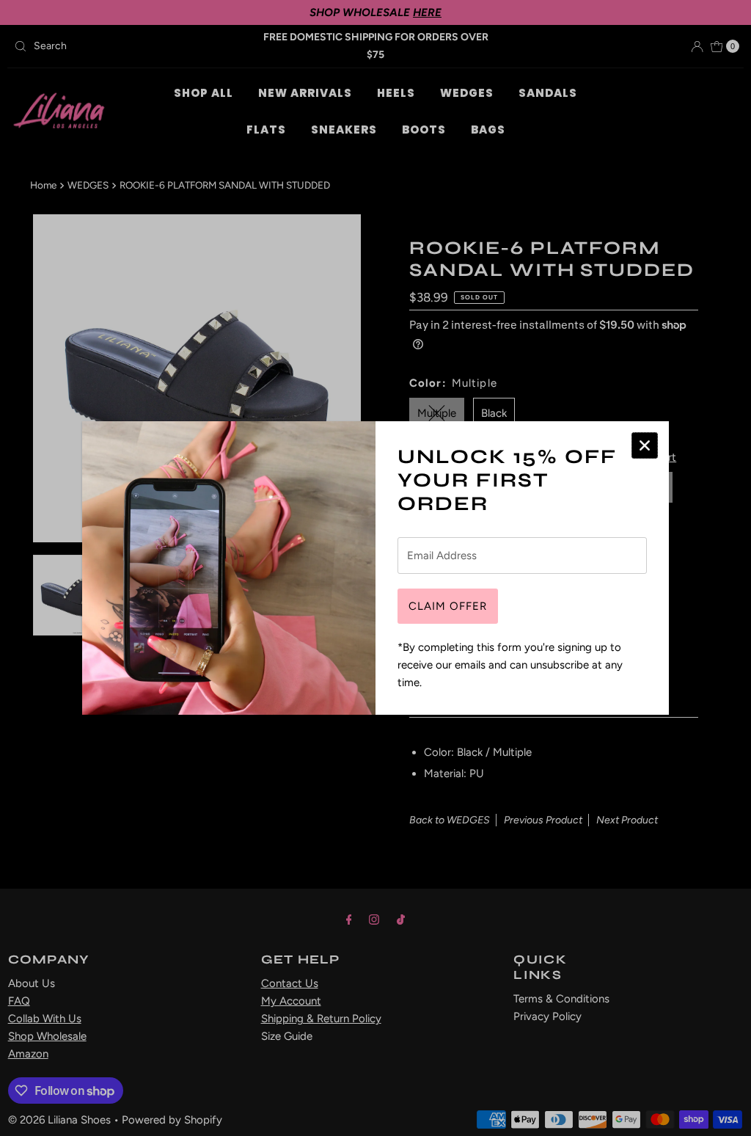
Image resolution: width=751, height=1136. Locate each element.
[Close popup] (644, 445)
